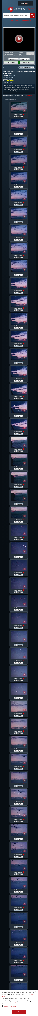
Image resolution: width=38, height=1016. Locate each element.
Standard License (8, 52)
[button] (19, 39)
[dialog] (19, 1003)
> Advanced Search (26, 20)
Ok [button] (19, 1012)
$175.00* (21, 52)
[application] (19, 39)
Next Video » (25, 59)
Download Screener (26, 62)
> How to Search (14, 20)
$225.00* (21, 54)
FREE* (20, 56)
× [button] (35, 992)
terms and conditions (16, 1003)
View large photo (18, 114)
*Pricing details (30, 53)
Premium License (8, 54)
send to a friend (28, 67)
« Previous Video (14, 59)
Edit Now (29, 95)
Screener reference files (10, 56)
